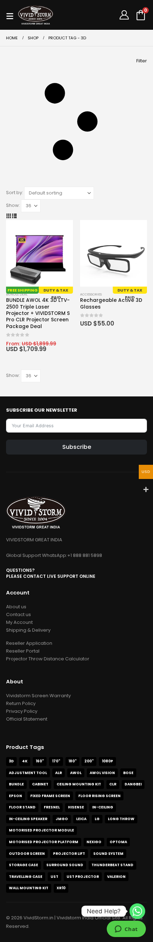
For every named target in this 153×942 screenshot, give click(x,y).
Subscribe (76, 447)
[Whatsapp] (137, 911)
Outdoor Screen (27, 853)
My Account (19, 622)
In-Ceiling (102, 807)
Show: (13, 205)
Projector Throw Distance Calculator (47, 658)
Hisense (76, 807)
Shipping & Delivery (28, 630)
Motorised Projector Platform (43, 842)
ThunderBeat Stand (112, 865)
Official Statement (26, 719)
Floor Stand (22, 807)
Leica (81, 819)
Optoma (118, 842)
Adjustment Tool (28, 772)
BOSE (128, 772)
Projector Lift (69, 853)
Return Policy (21, 703)
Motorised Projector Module (41, 830)
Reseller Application (29, 643)
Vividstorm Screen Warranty (38, 695)
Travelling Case (25, 876)
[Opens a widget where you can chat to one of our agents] (126, 929)
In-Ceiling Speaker (28, 819)
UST (54, 876)
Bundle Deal (16, 294)
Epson (15, 796)
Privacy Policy (21, 711)
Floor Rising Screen (99, 796)
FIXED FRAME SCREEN (50, 796)
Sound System (108, 853)
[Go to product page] (39, 253)
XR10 (61, 888)
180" (72, 761)
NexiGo (93, 842)
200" (89, 761)
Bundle (16, 784)
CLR (112, 784)
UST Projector (83, 876)
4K (24, 761)
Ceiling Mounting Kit (79, 784)
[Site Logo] (35, 14)
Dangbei (133, 784)
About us (16, 606)
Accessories (91, 294)
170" (56, 761)
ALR (58, 772)
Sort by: (14, 192)
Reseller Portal (22, 651)
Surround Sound (64, 865)
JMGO (62, 819)
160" (40, 761)
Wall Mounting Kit (28, 888)
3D (11, 761)
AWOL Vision (102, 772)
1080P (107, 761)
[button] (12, 15)
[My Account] (124, 14)
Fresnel (52, 807)
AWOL (75, 772)
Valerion (116, 876)
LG (97, 819)
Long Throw (121, 819)
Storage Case (23, 865)
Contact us (18, 614)
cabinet (40, 784)
